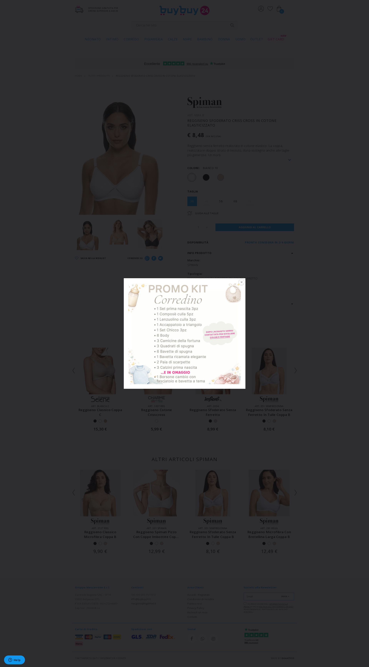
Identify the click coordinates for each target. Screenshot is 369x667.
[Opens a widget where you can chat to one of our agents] (14, 660)
